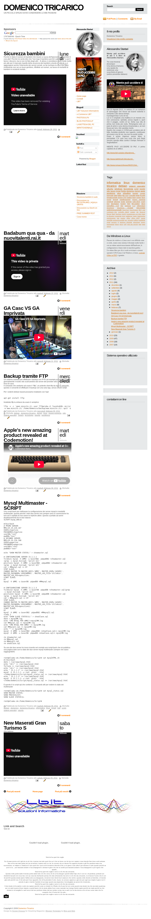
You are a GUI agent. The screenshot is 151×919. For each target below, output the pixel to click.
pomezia (128, 206)
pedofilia (110, 220)
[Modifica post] (18, 132)
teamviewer (110, 224)
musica (122, 218)
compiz (142, 193)
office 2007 (135, 218)
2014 (111, 273)
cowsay (132, 212)
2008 (111, 342)
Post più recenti (13, 791)
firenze (109, 214)
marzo (113, 305)
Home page (38, 791)
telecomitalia (140, 208)
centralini (132, 195)
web (140, 224)
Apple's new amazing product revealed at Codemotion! (27, 435)
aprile (113, 302)
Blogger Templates (53, 911)
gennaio (114, 332)
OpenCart (125, 210)
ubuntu (110, 189)
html (128, 204)
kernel (137, 191)
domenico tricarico (11, 296)
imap (143, 214)
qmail (108, 222)
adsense (117, 202)
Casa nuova (82, 217)
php (121, 206)
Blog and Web (69, 911)
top (6, 896)
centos (138, 197)
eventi (109, 199)
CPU (125, 197)
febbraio (114, 307)
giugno (114, 296)
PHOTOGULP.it (83, 118)
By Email (138, 19)
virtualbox (127, 193)
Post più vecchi (61, 791)
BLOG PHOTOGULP (85, 121)
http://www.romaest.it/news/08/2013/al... (122, 165)
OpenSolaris (133, 210)
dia (137, 212)
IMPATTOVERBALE (84, 128)
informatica (114, 182)
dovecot (142, 212)
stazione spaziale (126, 222)
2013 (111, 276)
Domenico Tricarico (43, 7)
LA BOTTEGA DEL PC (85, 124)
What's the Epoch (12, 41)
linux (127, 182)
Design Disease (18, 911)
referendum (141, 206)
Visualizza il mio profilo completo (120, 39)
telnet (117, 224)
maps (135, 216)
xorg (126, 195)
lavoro (112, 191)
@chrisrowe (33, 38)
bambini (135, 193)
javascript (118, 216)
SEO (140, 210)
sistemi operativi (137, 186)
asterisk (129, 202)
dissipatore (115, 204)
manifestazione (125, 199)
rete (108, 191)
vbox (119, 193)
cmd (143, 210)
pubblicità (142, 220)
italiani (120, 195)
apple (143, 191)
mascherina (141, 216)
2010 (111, 335)
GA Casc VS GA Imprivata (121, 316)
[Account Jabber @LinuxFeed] (77, 138)
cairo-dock (136, 202)
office (128, 218)
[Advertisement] (38, 46)
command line (112, 212)
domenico (130, 191)
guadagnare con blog (134, 214)
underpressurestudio (114, 210)
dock (143, 197)
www (143, 224)
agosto (114, 291)
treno (121, 224)
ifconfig (142, 195)
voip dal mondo (132, 224)
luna (123, 216)
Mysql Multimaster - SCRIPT (122, 326)
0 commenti (65, 136)
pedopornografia (118, 220)
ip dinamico (111, 216)
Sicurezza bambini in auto (87, 197)
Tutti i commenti (85, 152)
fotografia (110, 195)
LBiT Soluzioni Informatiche (88, 111)
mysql (118, 191)
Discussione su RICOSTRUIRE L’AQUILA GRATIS (87, 202)
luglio (113, 293)
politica (135, 220)
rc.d (133, 206)
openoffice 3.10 (113, 206)
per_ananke (129, 220)
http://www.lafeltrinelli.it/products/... (120, 159)
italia (115, 195)
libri (123, 195)
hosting (123, 204)
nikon (143, 204)
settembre (115, 288)
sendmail (110, 202)
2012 (111, 279)
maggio (114, 299)
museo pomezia (138, 199)
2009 (111, 339)
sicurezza (110, 208)
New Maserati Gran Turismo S (123, 329)
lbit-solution (136, 204)
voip (125, 224)
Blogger (92, 159)
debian (122, 185)
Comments (123, 19)
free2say (119, 214)
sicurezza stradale (125, 208)
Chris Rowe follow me (21, 38)
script (136, 189)
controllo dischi (123, 212)
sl (118, 222)
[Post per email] (11, 132)
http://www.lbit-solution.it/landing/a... (121, 153)
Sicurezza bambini (118, 310)
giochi (124, 214)
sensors (114, 222)
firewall (115, 199)
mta (118, 218)
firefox (123, 191)
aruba (123, 202)
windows (118, 189)
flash (113, 214)
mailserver (129, 216)
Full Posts (111, 19)
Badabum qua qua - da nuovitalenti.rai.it (127, 313)
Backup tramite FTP (119, 319)
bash (134, 197)
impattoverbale (112, 197)
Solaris (129, 197)
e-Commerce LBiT (84, 114)
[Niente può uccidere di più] (89, 56)
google (142, 189)
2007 (111, 345)
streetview (136, 222)
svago (143, 222)
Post (81, 148)
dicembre (115, 285)
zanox (109, 226)
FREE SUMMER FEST (86, 213)
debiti (137, 195)
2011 (111, 282)
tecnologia (128, 189)
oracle (143, 218)
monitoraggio (111, 218)
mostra (120, 197)
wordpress (111, 193)
